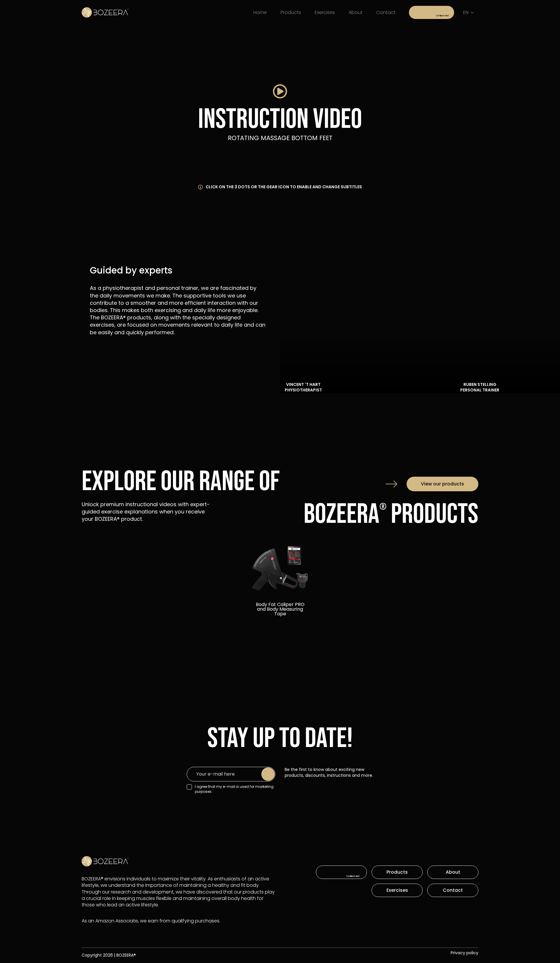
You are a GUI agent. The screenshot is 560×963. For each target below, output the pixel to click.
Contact (386, 12)
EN (465, 12)
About (356, 12)
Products (291, 12)
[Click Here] (431, 12)
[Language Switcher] (473, 12)
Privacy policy (464, 953)
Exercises (325, 12)
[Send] (268, 774)
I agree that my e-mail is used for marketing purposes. (234, 789)
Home (260, 12)
